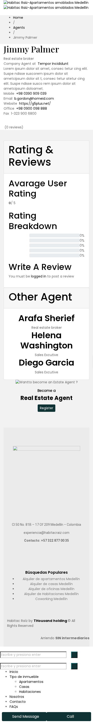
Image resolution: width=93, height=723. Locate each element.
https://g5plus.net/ (35, 103)
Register (46, 408)
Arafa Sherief (46, 318)
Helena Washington (46, 340)
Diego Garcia (46, 363)
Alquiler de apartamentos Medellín (51, 579)
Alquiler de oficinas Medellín (51, 589)
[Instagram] (56, 122)
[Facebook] (39, 122)
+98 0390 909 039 (31, 93)
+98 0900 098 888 (31, 108)
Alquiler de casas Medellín (51, 584)
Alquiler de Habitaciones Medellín (51, 594)
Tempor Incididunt (53, 63)
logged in (38, 276)
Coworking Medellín (51, 598)
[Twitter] (45, 122)
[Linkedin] (50, 122)
